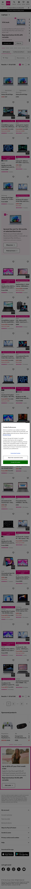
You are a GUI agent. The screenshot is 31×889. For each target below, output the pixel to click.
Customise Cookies (15, 453)
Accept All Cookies (15, 462)
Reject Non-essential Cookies (15, 457)
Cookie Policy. (7, 435)
